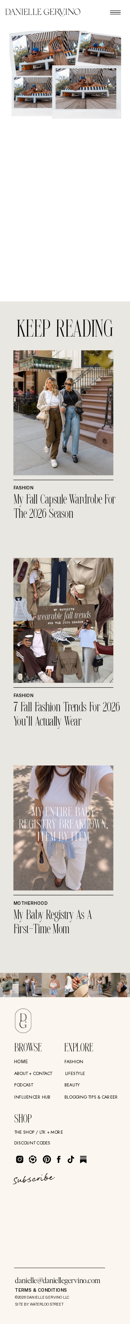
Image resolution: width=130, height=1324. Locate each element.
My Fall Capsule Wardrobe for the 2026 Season (65, 508)
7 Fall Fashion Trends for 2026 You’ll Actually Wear (67, 715)
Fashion (23, 488)
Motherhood (30, 903)
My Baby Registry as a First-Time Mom (53, 923)
